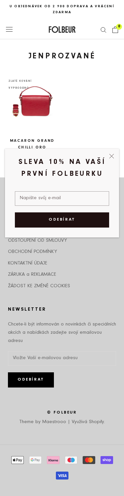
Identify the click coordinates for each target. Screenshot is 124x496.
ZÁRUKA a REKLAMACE (32, 274)
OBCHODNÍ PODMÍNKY (32, 252)
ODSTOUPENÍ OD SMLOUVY (37, 240)
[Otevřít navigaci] (9, 29)
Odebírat (62, 220)
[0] (115, 29)
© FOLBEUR (62, 413)
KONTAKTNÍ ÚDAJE (27, 263)
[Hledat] (103, 29)
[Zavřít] (111, 156)
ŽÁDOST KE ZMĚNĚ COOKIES (39, 286)
